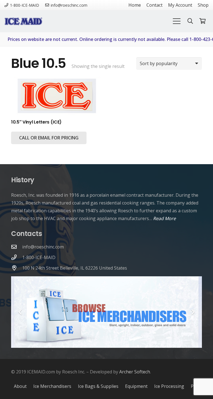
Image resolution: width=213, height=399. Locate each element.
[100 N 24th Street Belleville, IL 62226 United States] (16, 267)
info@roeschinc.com (43, 247)
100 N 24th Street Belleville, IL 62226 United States (74, 268)
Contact (154, 5)
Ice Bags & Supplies (98, 386)
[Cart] (202, 21)
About (20, 386)
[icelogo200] (23, 21)
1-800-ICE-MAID (38, 257)
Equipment (136, 386)
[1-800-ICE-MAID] (16, 257)
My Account (180, 5)
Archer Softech (134, 372)
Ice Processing (169, 386)
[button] (176, 21)
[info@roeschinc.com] (16, 246)
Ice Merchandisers (52, 386)
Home (134, 5)
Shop (203, 5)
